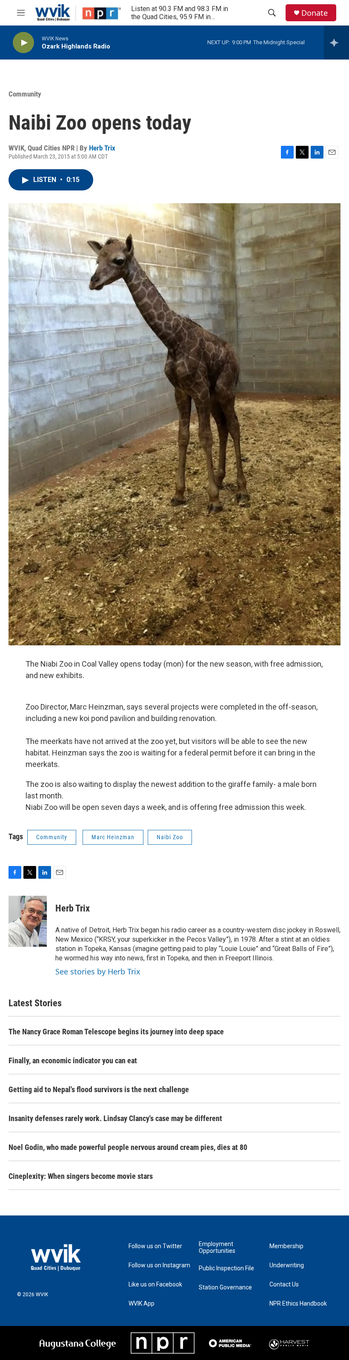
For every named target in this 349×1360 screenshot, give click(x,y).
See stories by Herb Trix (97, 971)
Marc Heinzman (113, 837)
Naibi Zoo (170, 837)
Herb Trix (102, 148)
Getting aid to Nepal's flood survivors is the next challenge (99, 1089)
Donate (314, 13)
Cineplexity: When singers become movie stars (81, 1176)
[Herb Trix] (28, 921)
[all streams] (336, 43)
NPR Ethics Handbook (298, 1303)
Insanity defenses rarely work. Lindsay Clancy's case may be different (115, 1118)
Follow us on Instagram (159, 1265)
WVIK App (141, 1303)
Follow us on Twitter (155, 1246)
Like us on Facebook (155, 1284)
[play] (23, 43)
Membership (286, 1246)
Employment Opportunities (217, 1247)
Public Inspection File (226, 1268)
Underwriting (286, 1265)
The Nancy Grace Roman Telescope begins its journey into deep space (116, 1031)
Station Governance (225, 1287)
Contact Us (284, 1284)
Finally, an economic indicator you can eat (73, 1060)
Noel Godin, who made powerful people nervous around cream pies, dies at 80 (128, 1147)
